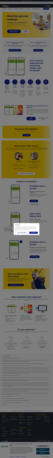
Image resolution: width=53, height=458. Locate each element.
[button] (33, 233)
